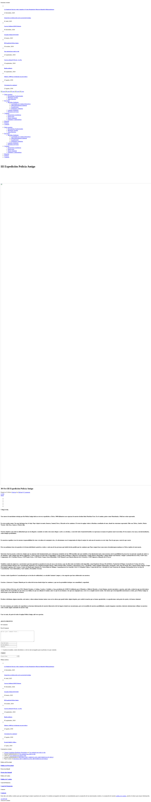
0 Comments (26, 492)
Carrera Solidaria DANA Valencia (12, 26)
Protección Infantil (6, 772)
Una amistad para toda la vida (11, 51)
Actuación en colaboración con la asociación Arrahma (17, 17)
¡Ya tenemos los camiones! (10, 85)
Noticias (14, 492)
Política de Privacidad (7, 765)
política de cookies (121, 796)
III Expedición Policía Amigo (11, 43)
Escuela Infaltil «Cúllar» (10, 742)
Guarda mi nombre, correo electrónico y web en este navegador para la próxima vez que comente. (30, 650)
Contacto (3, 793)
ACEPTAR (4, 799)
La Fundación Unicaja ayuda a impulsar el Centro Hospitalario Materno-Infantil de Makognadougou (29, 9)
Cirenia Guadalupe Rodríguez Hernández (15, 752)
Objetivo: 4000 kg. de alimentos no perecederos (15, 76)
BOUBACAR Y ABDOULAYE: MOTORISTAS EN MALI (36, 757)
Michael (20, 492)
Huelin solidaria (8, 68)
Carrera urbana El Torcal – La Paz (13, 60)
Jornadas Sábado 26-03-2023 (11, 34)
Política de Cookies (6, 779)
